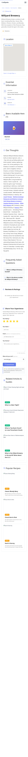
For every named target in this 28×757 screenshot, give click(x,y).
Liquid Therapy (7, 197)
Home (3, 8)
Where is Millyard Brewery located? (13, 270)
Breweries (7, 8)
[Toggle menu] (25, 2)
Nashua (17, 207)
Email (11, 333)
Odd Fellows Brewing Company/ (12, 201)
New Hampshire (14, 8)
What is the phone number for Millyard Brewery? (14, 278)
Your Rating (6, 318)
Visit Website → (11, 105)
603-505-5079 (10, 99)
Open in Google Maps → (9, 73)
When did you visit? (10, 356)
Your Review (6, 340)
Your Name (5, 326)
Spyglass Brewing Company (11, 203)
